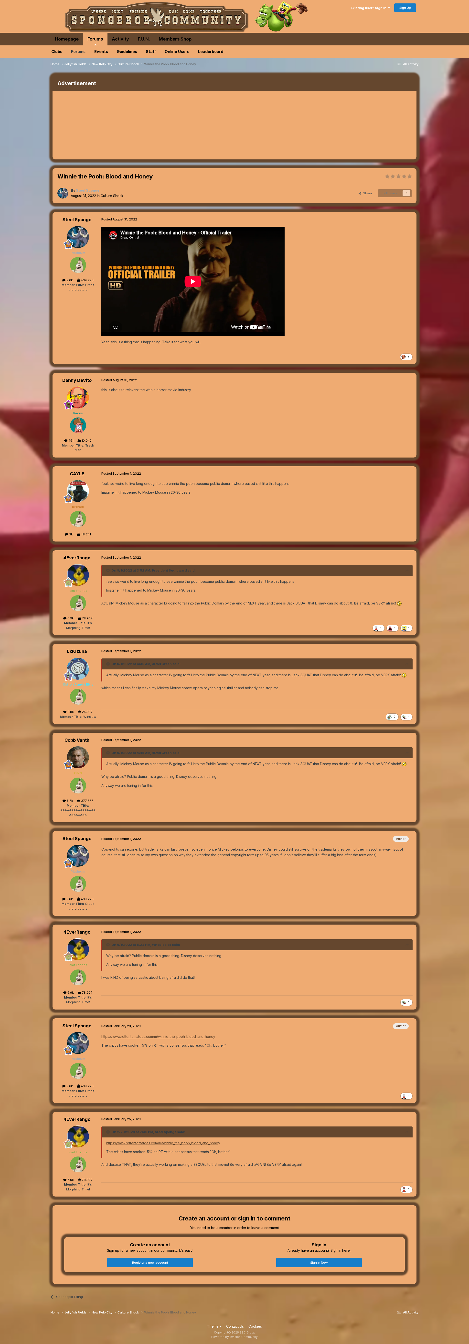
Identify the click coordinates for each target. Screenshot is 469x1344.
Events (101, 51)
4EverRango (77, 557)
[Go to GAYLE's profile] (78, 491)
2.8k (70, 712)
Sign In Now (319, 1262)
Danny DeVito (77, 380)
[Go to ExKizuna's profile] (78, 669)
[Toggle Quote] (108, 570)
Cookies (255, 1326)
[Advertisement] (141, 125)
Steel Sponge (77, 219)
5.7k (69, 800)
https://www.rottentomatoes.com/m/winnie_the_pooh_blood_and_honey (158, 1036)
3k (70, 534)
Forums (95, 39)
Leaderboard (210, 51)
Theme (213, 1326)
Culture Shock (112, 196)
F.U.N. (144, 39)
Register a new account (150, 1262)
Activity (120, 39)
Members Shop (175, 39)
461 (70, 440)
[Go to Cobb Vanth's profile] (78, 757)
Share (366, 193)
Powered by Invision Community (234, 1337)
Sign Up (405, 8)
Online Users (177, 51)
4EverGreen (162, 664)
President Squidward (169, 570)
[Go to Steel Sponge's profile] (62, 193)
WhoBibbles (161, 945)
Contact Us (235, 1326)
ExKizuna (77, 651)
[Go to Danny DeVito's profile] (78, 397)
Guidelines (127, 51)
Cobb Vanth (76, 740)
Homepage (67, 39)
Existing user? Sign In (369, 8)
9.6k (69, 280)
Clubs (56, 51)
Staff (151, 51)
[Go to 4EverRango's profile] (78, 575)
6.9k (70, 618)
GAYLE (77, 473)
